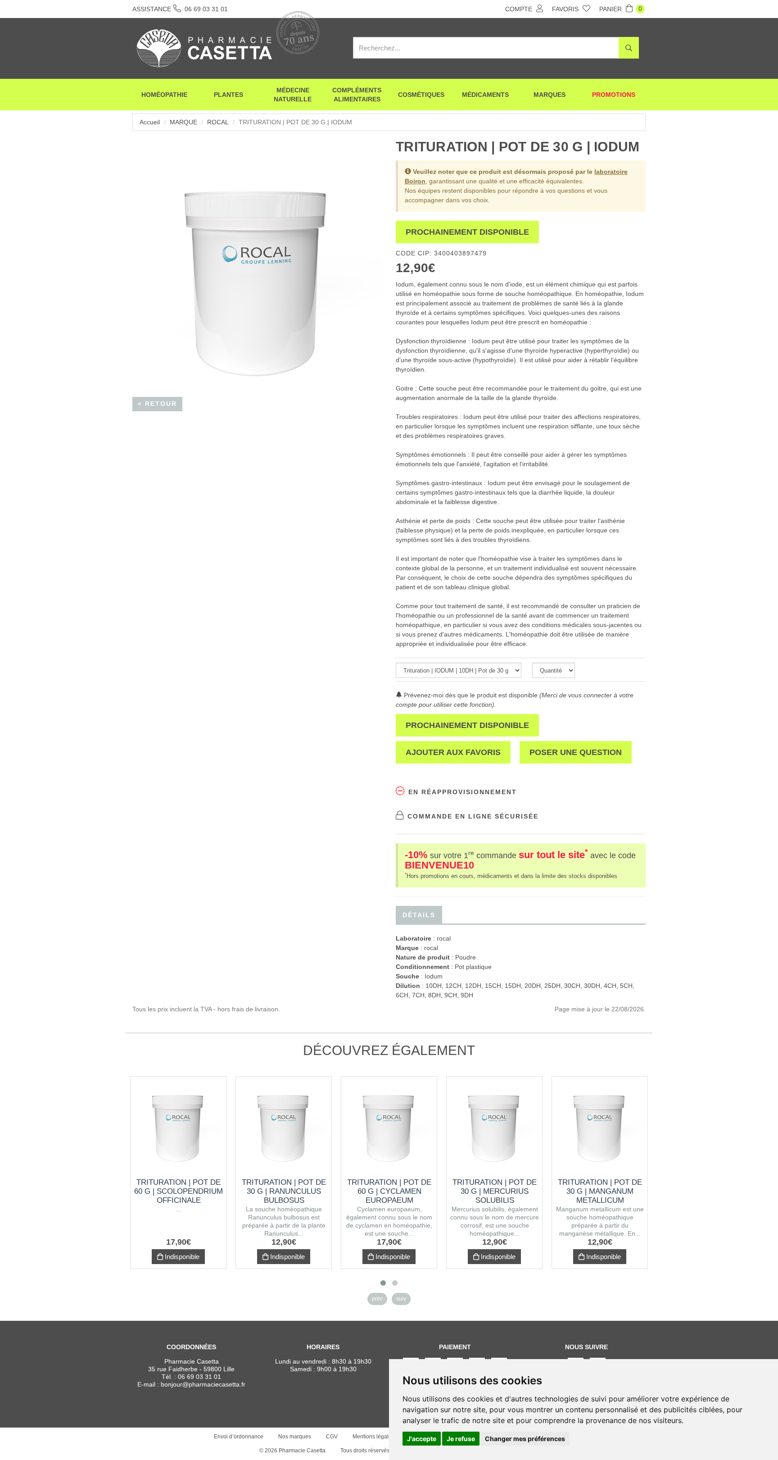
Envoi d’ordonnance (238, 1436)
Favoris (566, 9)
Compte (519, 9)
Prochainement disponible (467, 232)
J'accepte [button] (421, 1438)
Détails (419, 915)
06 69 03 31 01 (199, 1376)
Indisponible (181, 1256)
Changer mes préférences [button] (525, 1438)
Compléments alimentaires (356, 94)
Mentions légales (373, 1436)
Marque (183, 122)
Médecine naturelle (293, 94)
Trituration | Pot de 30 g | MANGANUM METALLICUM (600, 1191)
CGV (332, 1436)
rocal (218, 122)
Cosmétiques (421, 94)
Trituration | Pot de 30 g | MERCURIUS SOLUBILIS (494, 1191)
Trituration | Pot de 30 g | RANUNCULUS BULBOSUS (284, 1191)
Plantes (228, 94)
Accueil (150, 122)
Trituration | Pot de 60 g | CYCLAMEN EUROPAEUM (389, 1191)
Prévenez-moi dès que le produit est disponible (470, 695)
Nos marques (294, 1436)
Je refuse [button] (461, 1438)
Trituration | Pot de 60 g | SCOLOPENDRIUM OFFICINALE (178, 1191)
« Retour (157, 403)
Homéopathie (164, 94)
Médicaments (485, 94)
